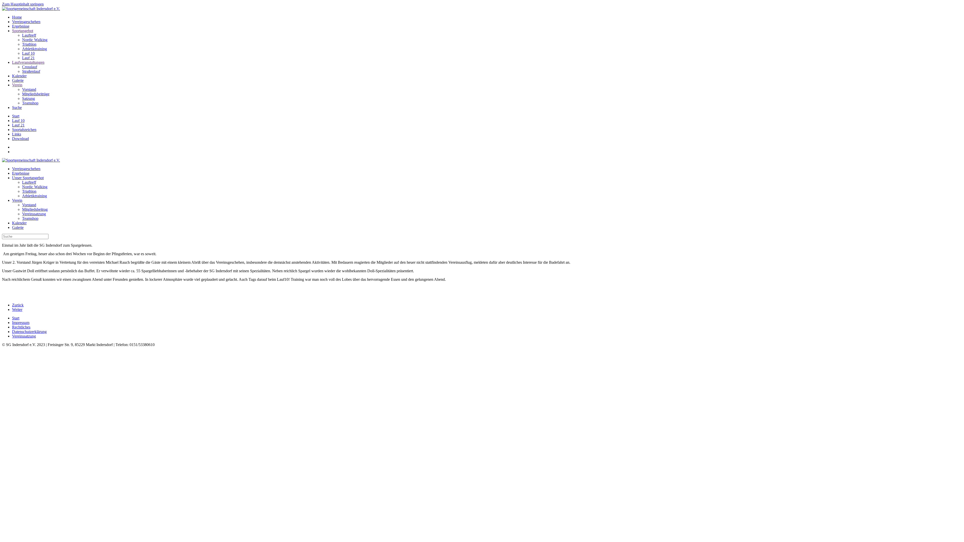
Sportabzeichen (24, 129)
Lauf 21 (28, 58)
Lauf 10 (28, 53)
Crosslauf (29, 67)
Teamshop (30, 103)
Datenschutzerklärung (29, 331)
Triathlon (29, 44)
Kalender (19, 76)
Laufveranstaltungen (28, 62)
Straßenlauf (31, 71)
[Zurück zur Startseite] (31, 9)
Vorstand (29, 89)
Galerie (18, 80)
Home (17, 17)
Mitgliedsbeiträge (35, 94)
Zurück (18, 305)
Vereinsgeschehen (26, 22)
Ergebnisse (20, 26)
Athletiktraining (34, 49)
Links (16, 134)
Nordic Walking (34, 40)
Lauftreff (29, 35)
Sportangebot (22, 31)
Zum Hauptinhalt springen (23, 4)
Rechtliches (21, 327)
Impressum (20, 322)
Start (15, 116)
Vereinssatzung (34, 214)
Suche (17, 107)
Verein (17, 85)
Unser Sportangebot (28, 178)
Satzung (28, 98)
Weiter (17, 309)
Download (20, 139)
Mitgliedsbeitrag (35, 209)
